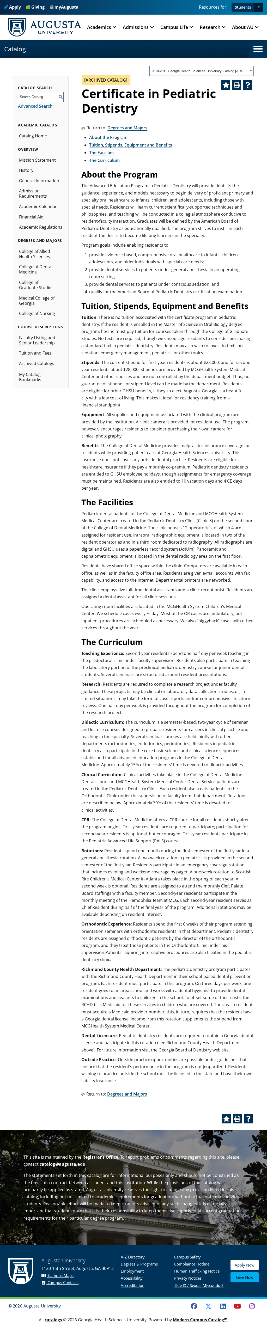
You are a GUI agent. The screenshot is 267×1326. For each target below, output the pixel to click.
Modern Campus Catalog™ (200, 1320)
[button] (258, 7)
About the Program (108, 137)
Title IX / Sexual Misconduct (198, 1285)
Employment (132, 1271)
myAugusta (66, 7)
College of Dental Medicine (35, 269)
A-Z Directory (133, 1257)
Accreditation (132, 1285)
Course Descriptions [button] (40, 326)
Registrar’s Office (100, 1157)
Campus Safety (187, 1257)
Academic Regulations (40, 227)
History (26, 170)
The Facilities (101, 152)
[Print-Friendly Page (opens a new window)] (236, 85)
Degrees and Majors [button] (40, 240)
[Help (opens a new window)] (247, 85)
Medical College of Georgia (36, 300)
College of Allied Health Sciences (34, 253)
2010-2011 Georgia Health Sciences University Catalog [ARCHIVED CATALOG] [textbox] (199, 71)
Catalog (15, 49)
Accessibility (132, 1278)
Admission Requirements (33, 193)
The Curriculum (104, 160)
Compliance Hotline (191, 1264)
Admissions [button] (136, 27)
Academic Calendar (38, 206)
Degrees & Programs (139, 1264)
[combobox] (201, 71)
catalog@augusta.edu (63, 1164)
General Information (39, 181)
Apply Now (244, 1265)
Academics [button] (99, 27)
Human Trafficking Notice (197, 1271)
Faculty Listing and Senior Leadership (37, 340)
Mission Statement (37, 160)
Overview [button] (28, 149)
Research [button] (210, 27)
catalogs (53, 1320)
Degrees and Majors (127, 128)
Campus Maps (60, 1275)
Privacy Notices (188, 1278)
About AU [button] (242, 27)
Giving (37, 7)
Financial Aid (31, 217)
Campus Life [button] (174, 27)
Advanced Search (35, 106)
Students (243, 7)
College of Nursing (37, 313)
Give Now (244, 1277)
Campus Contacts (62, 1282)
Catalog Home (33, 136)
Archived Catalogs (36, 363)
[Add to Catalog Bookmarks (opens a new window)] (225, 85)
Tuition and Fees (35, 353)
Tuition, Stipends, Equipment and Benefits (130, 145)
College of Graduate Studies (36, 284)
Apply (14, 7)
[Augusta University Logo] (44, 27)
